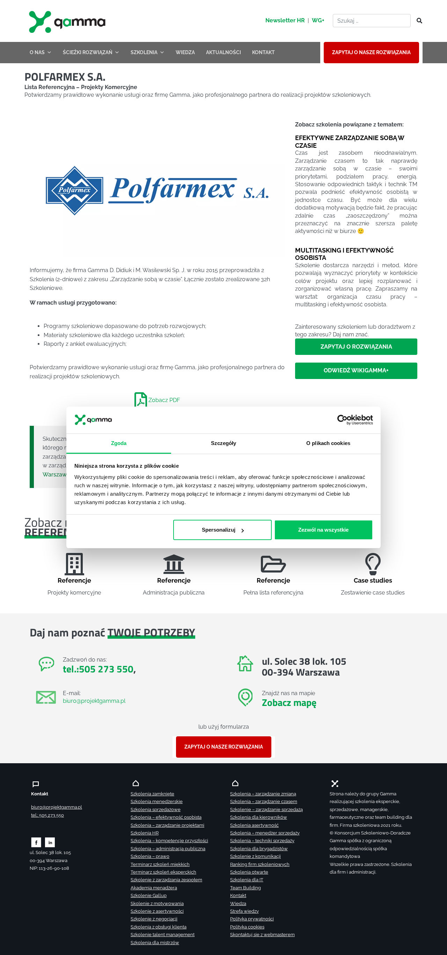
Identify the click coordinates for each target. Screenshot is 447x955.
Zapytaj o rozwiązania (356, 346)
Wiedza (238, 903)
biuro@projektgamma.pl (94, 701)
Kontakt (238, 895)
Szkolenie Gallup (149, 895)
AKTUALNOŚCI (223, 52)
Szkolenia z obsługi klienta (158, 927)
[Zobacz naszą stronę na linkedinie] (50, 842)
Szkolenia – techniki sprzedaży (262, 840)
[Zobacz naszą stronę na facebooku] (36, 842)
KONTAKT (263, 52)
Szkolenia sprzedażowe (156, 809)
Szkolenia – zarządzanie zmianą (263, 793)
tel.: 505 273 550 (47, 815)
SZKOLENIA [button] (144, 52)
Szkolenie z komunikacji (255, 856)
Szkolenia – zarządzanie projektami (167, 825)
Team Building (245, 887)
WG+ (318, 20)
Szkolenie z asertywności (157, 911)
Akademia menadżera (154, 887)
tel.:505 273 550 (98, 668)
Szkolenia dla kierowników (258, 817)
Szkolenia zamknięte (152, 793)
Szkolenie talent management (163, 934)
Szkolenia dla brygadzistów (259, 848)
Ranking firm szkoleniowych (260, 864)
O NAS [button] (37, 52)
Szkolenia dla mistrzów (155, 942)
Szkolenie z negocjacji (154, 918)
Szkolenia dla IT (246, 879)
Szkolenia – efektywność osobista (166, 817)
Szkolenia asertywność (254, 825)
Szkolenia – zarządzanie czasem (263, 801)
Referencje (74, 580)
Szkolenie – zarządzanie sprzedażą (266, 809)
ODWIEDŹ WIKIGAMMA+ (356, 370)
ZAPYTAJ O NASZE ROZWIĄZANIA (371, 52)
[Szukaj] (417, 21)
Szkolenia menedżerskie (157, 801)
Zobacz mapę (289, 702)
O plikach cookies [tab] (328, 443)
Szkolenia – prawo (150, 856)
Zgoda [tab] (119, 443)
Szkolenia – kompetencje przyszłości (169, 840)
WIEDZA (185, 52)
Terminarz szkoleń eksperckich (163, 872)
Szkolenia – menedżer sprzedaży (265, 833)
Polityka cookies (247, 927)
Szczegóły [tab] (223, 443)
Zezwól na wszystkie (323, 530)
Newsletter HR (285, 20)
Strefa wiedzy (244, 911)
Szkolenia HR (145, 833)
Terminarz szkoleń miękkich (160, 864)
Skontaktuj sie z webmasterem (262, 934)
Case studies (373, 580)
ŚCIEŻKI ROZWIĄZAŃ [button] (87, 52)
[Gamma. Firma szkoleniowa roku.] (68, 21)
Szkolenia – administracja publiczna (168, 848)
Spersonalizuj (218, 530)
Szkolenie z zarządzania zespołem (166, 879)
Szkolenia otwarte (249, 872)
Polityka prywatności (252, 918)
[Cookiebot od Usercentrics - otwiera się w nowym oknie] (342, 420)
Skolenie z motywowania (157, 903)
